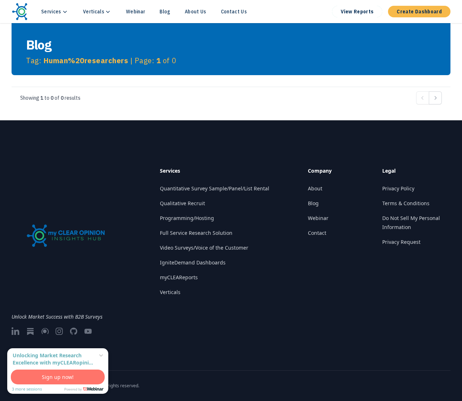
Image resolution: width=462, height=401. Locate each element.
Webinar (135, 11)
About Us (195, 11)
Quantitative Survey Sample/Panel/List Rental (214, 188)
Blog (165, 11)
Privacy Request (401, 241)
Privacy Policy (398, 188)
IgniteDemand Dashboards (193, 262)
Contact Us (234, 11)
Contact (317, 232)
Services (51, 11)
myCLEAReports (179, 277)
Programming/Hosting (187, 218)
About (315, 188)
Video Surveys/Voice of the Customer (204, 247)
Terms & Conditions (406, 203)
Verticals (93, 11)
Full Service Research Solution (196, 232)
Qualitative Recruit (182, 203)
